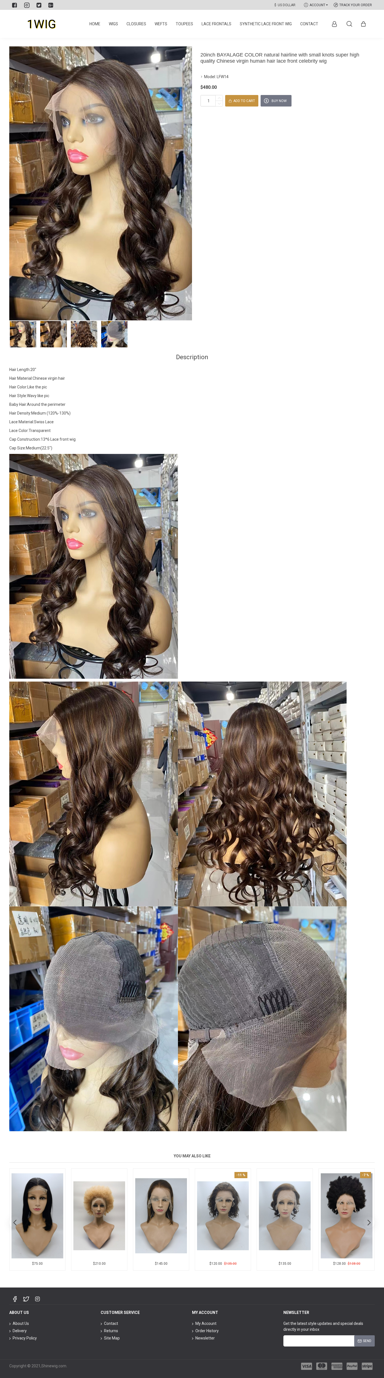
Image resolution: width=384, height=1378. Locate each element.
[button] (15, 1222)
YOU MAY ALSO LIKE (192, 1156)
